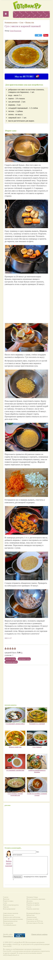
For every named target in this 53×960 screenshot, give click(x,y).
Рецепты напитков (32, 909)
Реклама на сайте (32, 919)
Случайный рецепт (9, 925)
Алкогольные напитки (10, 913)
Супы (21, 22)
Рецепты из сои (8, 915)
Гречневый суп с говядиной (37, 724)
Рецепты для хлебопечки (11, 917)
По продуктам (8, 923)
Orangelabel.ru (8, 936)
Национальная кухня (10, 921)
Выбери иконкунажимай (8, 862)
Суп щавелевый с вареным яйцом (15, 724)
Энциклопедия (31, 917)
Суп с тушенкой (37, 747)
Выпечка (6, 899)
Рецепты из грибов (32, 905)
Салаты (5, 897)
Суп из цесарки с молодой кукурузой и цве (15, 794)
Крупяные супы (24, 659)
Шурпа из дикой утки (15, 747)
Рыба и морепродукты (11, 905)
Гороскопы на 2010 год (34, 921)
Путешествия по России (34, 923)
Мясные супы (10, 659)
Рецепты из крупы (32, 903)
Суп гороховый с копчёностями (15, 770)
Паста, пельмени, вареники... (36, 899)
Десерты (29, 901)
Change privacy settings (39, 934)
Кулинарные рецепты (11, 22)
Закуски (6, 907)
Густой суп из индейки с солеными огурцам (37, 794)
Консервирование (9, 909)
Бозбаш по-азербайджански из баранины (36, 771)
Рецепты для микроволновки (13, 919)
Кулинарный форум (33, 913)
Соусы (28, 907)
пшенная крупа (11, 662)
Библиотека (30, 915)
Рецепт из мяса (8, 901)
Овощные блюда (32, 897)
